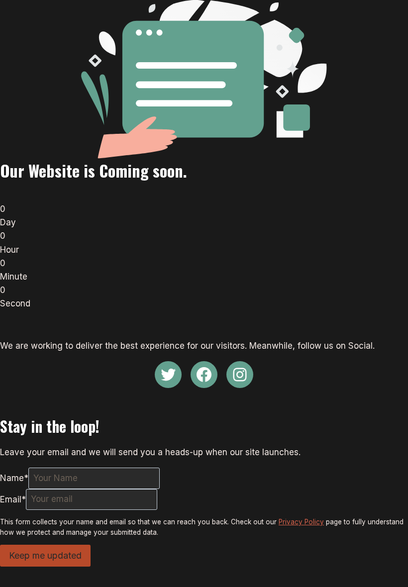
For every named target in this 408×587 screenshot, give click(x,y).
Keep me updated (45, 555)
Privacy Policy (301, 522)
